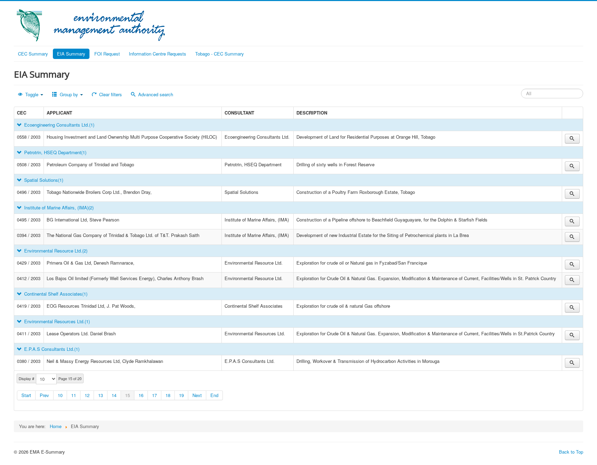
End (214, 395)
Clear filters (110, 94)
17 (154, 395)
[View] (572, 139)
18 (167, 395)
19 (181, 395)
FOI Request (107, 53)
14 (114, 395)
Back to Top (571, 451)
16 (141, 395)
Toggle (32, 94)
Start (26, 395)
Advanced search (155, 94)
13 (100, 395)
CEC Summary (33, 53)
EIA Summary (71, 53)
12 (87, 395)
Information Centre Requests (157, 53)
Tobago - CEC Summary (219, 53)
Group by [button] (68, 94)
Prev (44, 395)
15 (127, 395)
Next (197, 395)
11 (73, 395)
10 (60, 395)
